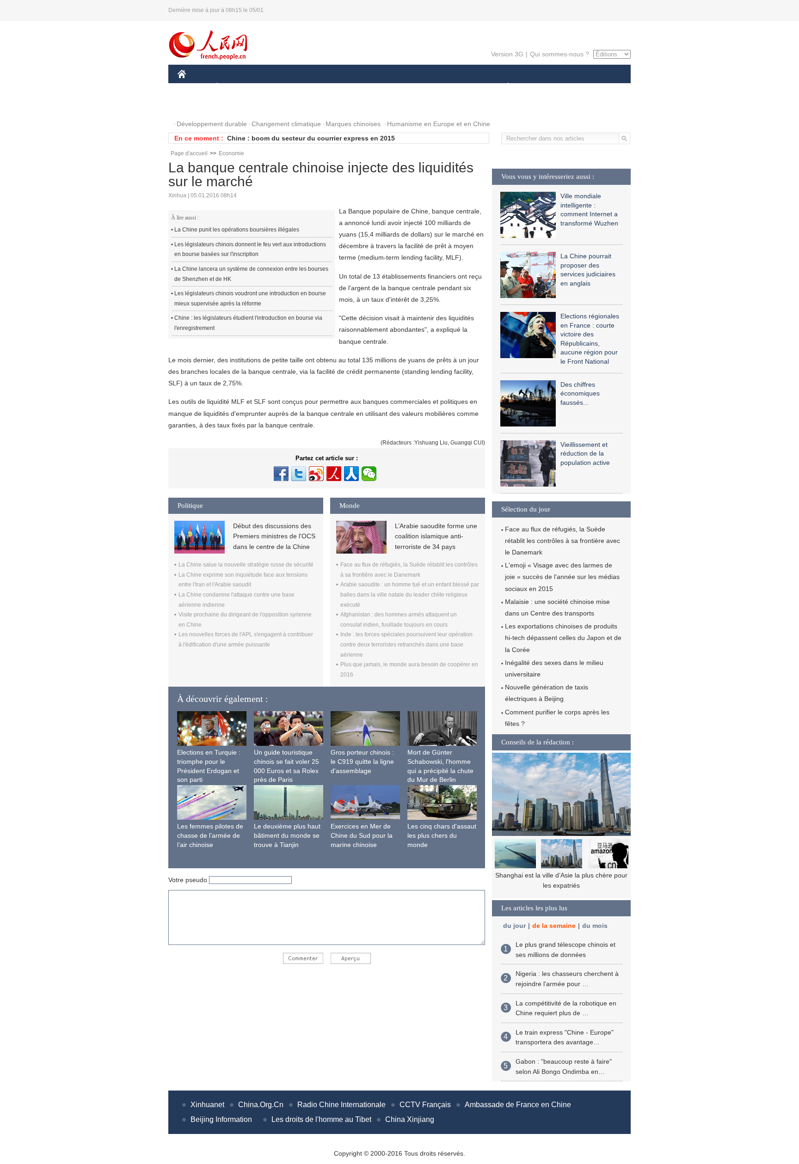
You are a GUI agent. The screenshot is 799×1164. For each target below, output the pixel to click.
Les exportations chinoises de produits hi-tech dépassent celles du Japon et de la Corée (563, 637)
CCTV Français (425, 1105)
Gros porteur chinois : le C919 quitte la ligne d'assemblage (362, 761)
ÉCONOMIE (234, 87)
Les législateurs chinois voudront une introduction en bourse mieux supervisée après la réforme (250, 298)
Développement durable (212, 124)
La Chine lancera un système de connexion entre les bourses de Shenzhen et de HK (251, 274)
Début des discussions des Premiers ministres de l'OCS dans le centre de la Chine (274, 536)
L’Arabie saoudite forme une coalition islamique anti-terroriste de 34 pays (436, 536)
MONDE (277, 87)
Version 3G (507, 54)
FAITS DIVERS (452, 87)
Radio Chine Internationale (341, 1105)
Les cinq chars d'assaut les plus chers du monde (441, 835)
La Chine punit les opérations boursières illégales (236, 229)
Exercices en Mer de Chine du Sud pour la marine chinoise (362, 835)
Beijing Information (221, 1119)
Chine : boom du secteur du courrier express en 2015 (311, 138)
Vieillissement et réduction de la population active (585, 453)
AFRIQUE (317, 87)
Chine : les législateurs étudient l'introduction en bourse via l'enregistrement (248, 323)
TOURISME (580, 87)
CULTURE (400, 87)
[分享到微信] (369, 473)
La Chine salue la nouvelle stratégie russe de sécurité (245, 564)
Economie (231, 153)
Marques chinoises (353, 124)
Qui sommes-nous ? (559, 54)
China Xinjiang (409, 1119)
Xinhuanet (207, 1105)
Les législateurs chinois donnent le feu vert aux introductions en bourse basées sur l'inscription (250, 249)
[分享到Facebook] (281, 473)
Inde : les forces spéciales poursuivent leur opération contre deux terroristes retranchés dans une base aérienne (406, 644)
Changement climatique (286, 124)
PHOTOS (197, 106)
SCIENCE (358, 87)
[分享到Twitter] (298, 473)
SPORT (540, 87)
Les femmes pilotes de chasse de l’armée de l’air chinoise (210, 835)
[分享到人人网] (351, 473)
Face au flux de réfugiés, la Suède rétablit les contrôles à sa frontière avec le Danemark (562, 540)
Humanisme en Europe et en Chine (438, 124)
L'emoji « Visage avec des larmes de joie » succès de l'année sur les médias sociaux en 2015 (562, 576)
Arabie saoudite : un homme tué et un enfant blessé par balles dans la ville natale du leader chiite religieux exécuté (409, 594)
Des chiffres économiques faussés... (580, 393)
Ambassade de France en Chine (518, 1105)
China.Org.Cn (260, 1105)
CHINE (193, 87)
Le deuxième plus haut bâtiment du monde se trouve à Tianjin (287, 835)
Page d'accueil (189, 153)
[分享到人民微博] (333, 473)
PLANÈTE (503, 87)
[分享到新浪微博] (316, 473)
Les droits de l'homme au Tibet (321, 1119)
